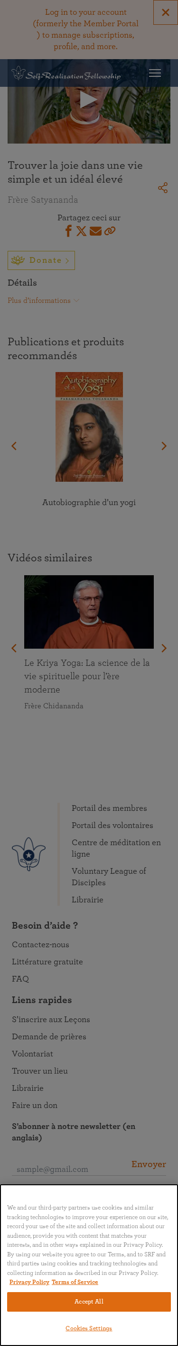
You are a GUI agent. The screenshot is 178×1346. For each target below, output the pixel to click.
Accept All (89, 1302)
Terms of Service (75, 1282)
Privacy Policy (29, 1282)
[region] (89, 1265)
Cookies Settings (89, 1328)
